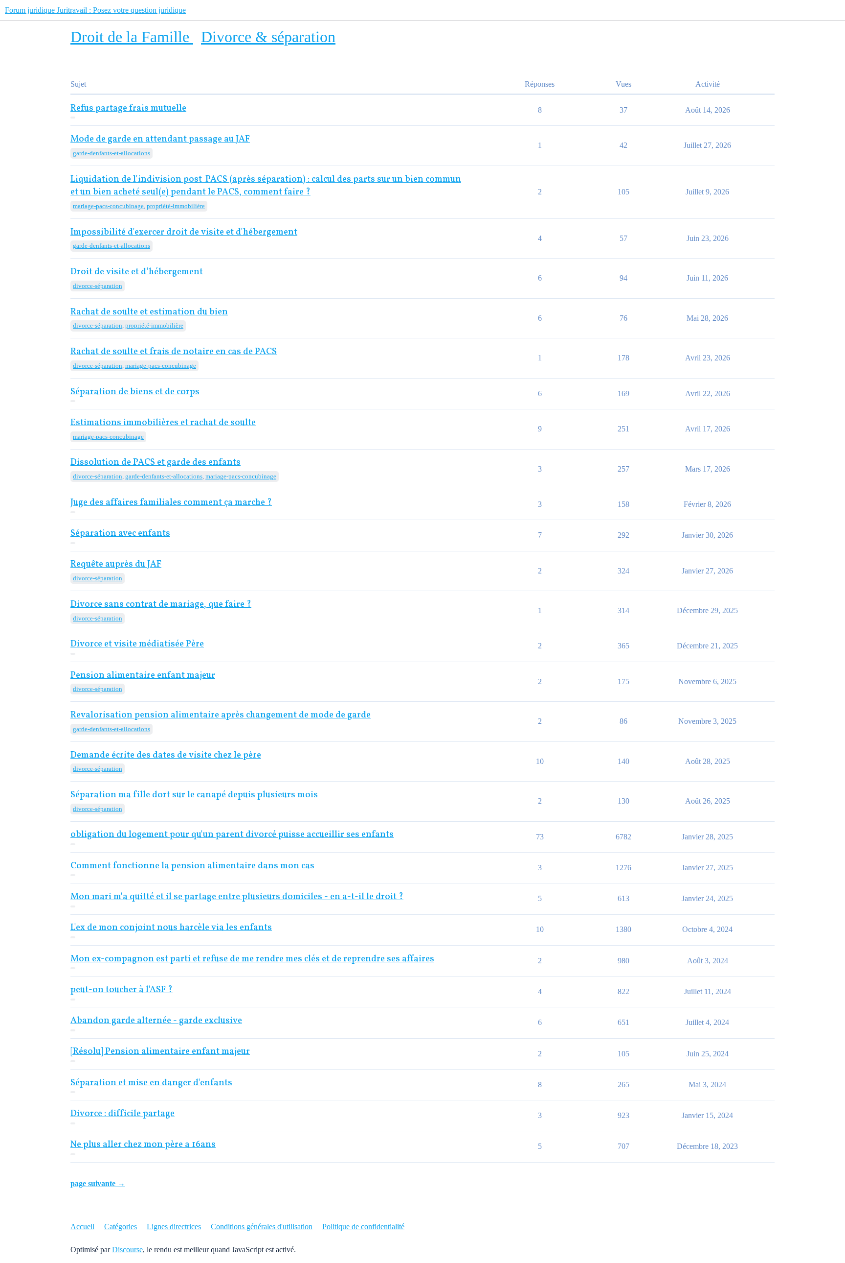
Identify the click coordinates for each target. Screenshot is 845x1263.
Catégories (120, 1226)
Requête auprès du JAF (115, 564)
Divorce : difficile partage (122, 1114)
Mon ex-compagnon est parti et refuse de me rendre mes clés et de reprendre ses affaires (252, 959)
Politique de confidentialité (363, 1226)
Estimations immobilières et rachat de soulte (163, 423)
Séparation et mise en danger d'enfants (151, 1083)
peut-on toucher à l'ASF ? (121, 990)
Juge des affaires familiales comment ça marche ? (171, 503)
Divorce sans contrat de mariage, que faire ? (160, 604)
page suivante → (97, 1183)
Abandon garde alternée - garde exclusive (156, 1021)
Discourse (127, 1249)
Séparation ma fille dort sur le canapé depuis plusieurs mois (194, 795)
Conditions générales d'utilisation (261, 1226)
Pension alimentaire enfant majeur (142, 675)
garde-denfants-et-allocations (111, 153)
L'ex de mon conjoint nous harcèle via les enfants (171, 928)
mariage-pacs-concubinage (108, 206)
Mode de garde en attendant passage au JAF (160, 139)
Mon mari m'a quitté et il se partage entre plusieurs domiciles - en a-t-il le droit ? (236, 897)
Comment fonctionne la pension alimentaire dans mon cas (192, 866)
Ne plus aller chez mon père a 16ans (143, 1145)
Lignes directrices (174, 1226)
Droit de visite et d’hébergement (136, 272)
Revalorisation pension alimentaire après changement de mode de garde (220, 715)
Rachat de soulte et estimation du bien (149, 312)
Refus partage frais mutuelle (128, 108)
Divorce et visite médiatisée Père (137, 644)
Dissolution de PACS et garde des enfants (155, 462)
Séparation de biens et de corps (135, 392)
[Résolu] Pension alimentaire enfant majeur (160, 1052)
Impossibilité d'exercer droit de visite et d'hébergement (183, 232)
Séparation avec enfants (120, 533)
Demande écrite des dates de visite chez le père (165, 755)
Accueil (82, 1226)
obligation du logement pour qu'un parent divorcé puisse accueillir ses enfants (232, 835)
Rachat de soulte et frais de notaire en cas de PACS (173, 352)
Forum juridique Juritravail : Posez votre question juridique (95, 10)
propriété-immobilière (176, 206)
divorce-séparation (97, 285)
